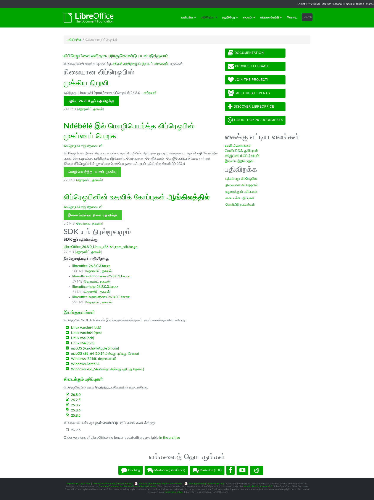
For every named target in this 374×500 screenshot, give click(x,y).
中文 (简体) (314, 4)
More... (370, 4)
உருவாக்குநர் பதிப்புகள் (241, 191)
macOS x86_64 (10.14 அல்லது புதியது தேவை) (105, 353)
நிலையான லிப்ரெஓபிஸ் (242, 185)
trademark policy (174, 492)
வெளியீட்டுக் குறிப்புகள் (241, 150)
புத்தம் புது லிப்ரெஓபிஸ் (241, 178)
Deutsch (326, 4)
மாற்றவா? (149, 93)
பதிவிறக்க (207, 17)
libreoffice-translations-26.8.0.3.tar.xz (100, 297)
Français (349, 4)
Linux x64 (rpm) (82, 343)
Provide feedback (251, 66)
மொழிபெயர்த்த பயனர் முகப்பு (92, 172)
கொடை (292, 17)
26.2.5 (76, 400)
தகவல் (98, 109)
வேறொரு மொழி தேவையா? (83, 146)
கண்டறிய (187, 17)
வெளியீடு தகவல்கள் (240, 204)
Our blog (133, 470)
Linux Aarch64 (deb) (86, 327)
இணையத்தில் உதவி (239, 161)
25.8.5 (76, 415)
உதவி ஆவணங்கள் (238, 145)
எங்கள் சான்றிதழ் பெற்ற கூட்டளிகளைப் (140, 64)
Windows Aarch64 (85, 364)
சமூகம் (247, 17)
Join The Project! (251, 79)
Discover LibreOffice (253, 106)
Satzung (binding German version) (206, 483)
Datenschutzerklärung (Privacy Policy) (112, 483)
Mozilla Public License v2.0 (257, 486)
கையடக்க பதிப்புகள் (240, 198)
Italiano (360, 4)
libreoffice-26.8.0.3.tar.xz (91, 266)
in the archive (169, 437)
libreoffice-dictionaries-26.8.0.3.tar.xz (100, 276)
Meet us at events (252, 93)
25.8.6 (76, 410)
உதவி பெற (228, 17)
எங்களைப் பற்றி (269, 17)
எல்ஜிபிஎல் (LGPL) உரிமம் (242, 156)
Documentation (249, 52)
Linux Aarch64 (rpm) (86, 333)
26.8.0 (76, 394)
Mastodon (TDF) (210, 470)
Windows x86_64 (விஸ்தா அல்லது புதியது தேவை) (107, 369)
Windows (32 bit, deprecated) (93, 359)
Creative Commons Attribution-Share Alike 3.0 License (127, 486)
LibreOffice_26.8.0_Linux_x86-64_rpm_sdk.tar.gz (100, 247)
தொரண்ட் (84, 109)
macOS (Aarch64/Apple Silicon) (95, 348)
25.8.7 (76, 405)
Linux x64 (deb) (82, 338)
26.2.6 (76, 430)
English (301, 4)
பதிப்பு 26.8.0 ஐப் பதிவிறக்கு (91, 101)
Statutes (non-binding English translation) (160, 483)
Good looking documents (258, 120)
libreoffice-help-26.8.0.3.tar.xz (95, 286)
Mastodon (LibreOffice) (169, 470)
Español (337, 4)
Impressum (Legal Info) (78, 483)
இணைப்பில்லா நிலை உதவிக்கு (93, 215)
